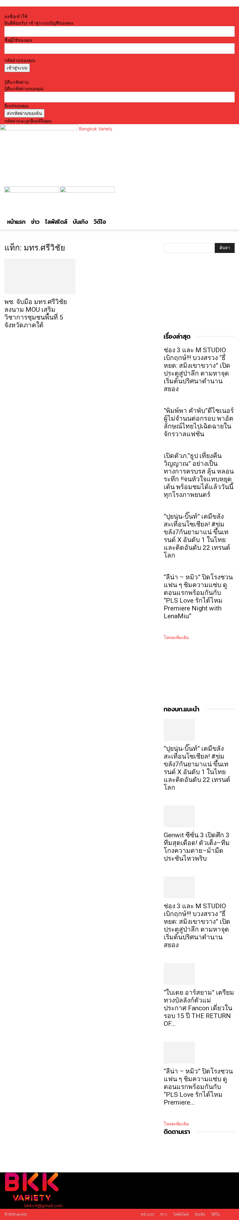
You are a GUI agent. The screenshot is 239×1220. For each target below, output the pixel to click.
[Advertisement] (195, 299)
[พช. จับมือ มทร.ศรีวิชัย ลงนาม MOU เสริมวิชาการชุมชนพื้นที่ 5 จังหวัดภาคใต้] (39, 276)
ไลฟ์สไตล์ (56, 221)
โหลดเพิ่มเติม (176, 637)
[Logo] (32, 191)
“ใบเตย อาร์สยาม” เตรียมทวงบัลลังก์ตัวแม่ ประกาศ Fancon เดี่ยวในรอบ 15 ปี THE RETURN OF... (199, 1008)
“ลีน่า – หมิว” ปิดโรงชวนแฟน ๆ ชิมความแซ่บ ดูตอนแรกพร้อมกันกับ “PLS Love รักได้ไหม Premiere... (198, 1087)
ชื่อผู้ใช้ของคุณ (18, 40)
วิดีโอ (100, 221)
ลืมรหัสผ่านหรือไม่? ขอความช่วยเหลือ (40, 75)
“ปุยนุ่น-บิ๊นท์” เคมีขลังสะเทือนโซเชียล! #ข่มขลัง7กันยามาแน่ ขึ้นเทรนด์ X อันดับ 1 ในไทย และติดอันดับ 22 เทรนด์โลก (197, 536)
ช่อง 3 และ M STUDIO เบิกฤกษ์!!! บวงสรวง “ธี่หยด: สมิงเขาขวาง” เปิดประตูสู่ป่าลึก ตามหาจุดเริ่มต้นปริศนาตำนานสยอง (197, 369)
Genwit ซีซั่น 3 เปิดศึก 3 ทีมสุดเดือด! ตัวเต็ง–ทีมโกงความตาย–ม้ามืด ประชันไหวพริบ (197, 846)
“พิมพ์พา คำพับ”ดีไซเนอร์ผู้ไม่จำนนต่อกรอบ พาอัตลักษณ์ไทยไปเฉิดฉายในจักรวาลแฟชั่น (199, 422)
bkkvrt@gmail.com (43, 1205)
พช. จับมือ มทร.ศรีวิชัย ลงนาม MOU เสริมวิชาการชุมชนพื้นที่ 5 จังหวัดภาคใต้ (35, 313)
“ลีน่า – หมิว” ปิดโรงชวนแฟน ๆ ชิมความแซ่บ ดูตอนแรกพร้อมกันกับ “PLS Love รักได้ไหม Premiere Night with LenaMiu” (198, 596)
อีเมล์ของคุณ (16, 106)
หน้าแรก (16, 221)
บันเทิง (80, 221)
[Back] (73, 10)
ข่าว (35, 221)
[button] (227, 194)
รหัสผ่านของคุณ (19, 60)
